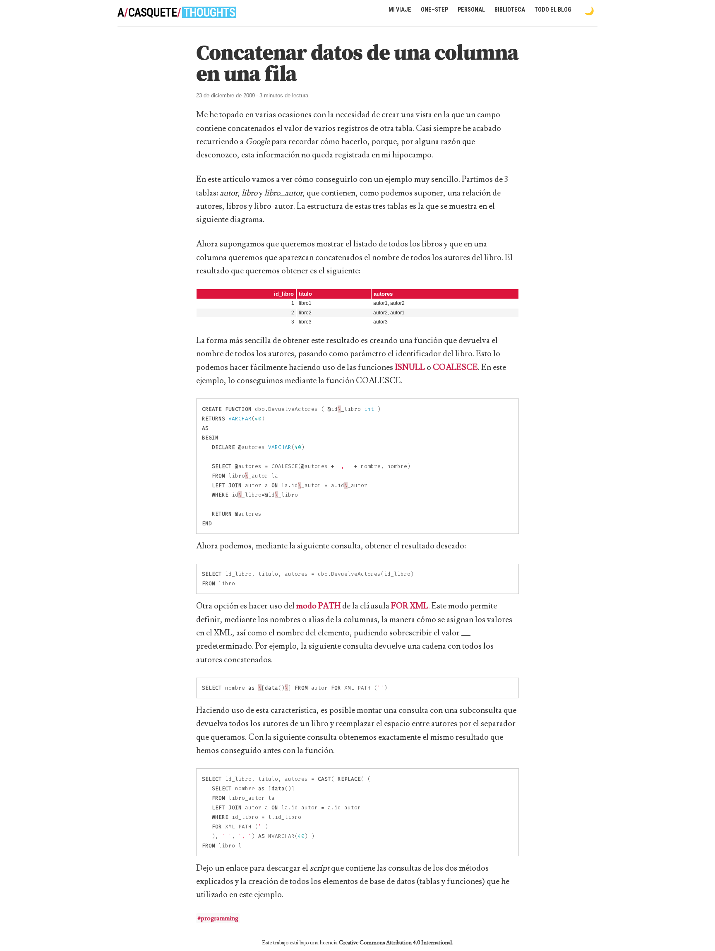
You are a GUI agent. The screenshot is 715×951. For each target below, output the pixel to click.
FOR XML (409, 606)
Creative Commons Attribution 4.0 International (395, 942)
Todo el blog (553, 9)
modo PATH (318, 606)
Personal (471, 9)
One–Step (434, 9)
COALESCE (455, 367)
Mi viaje (400, 9)
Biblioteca (509, 9)
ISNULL (410, 367)
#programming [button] (218, 918)
